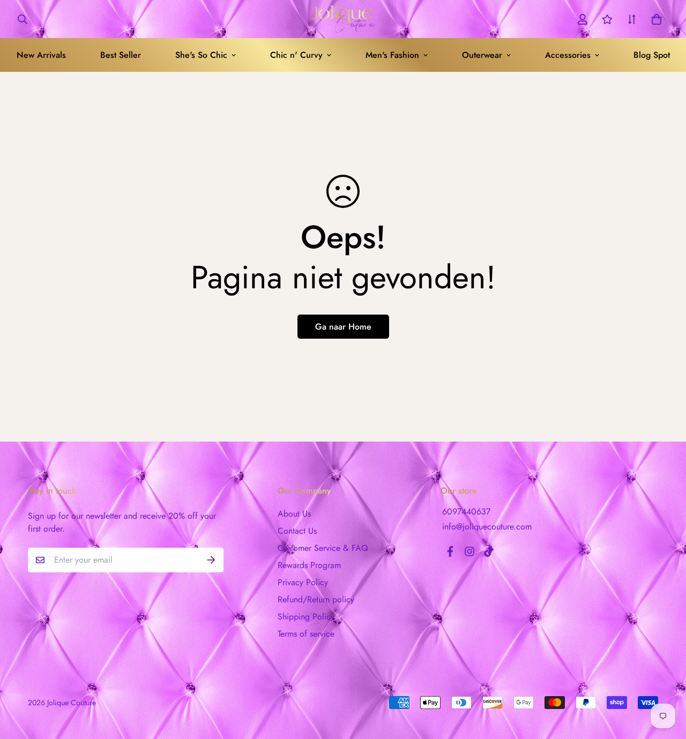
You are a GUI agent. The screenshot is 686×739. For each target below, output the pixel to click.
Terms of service (306, 634)
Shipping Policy (306, 616)
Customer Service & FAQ (323, 548)
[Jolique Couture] (343, 19)
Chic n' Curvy (296, 55)
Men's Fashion (392, 55)
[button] (654, 19)
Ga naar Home (343, 326)
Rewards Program (309, 565)
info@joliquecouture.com (487, 526)
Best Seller (120, 55)
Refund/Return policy (316, 599)
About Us (294, 513)
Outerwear (482, 55)
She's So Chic (201, 55)
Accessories (568, 55)
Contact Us (297, 531)
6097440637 (466, 511)
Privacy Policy (303, 582)
